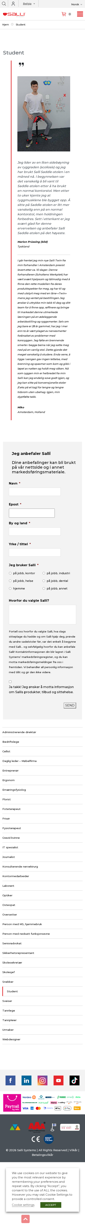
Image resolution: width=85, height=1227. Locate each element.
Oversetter (9, 914)
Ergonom (8, 780)
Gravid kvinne (11, 837)
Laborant (8, 885)
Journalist (8, 856)
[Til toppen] (25, 1219)
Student (12, 991)
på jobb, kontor (24, 573)
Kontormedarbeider (15, 876)
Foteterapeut (11, 808)
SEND (70, 705)
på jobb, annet (57, 588)
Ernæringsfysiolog (14, 789)
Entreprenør (10, 770)
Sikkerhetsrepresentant (18, 952)
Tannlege (8, 1010)
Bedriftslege (10, 741)
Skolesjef (8, 972)
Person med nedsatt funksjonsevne (26, 933)
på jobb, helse (23, 581)
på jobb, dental (57, 581)
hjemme (19, 588)
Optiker (7, 895)
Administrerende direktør (19, 732)
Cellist (6, 751)
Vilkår (73, 1150)
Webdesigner (11, 1039)
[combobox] (27, 4)
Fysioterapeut (11, 828)
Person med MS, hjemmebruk (22, 924)
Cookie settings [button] (23, 1205)
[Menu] (80, 14)
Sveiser (7, 1000)
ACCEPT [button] (50, 1204)
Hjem (5, 24)
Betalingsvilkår (42, 1155)
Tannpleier (9, 1020)
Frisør (6, 818)
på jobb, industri (58, 573)
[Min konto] (13, 4)
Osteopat (8, 904)
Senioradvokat (12, 943)
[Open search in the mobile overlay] (4, 3)
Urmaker (8, 1029)
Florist (6, 799)
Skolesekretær (12, 962)
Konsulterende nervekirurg (20, 866)
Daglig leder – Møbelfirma (19, 760)
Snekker (7, 981)
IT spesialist (10, 847)
